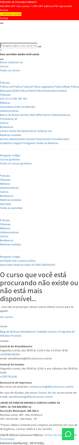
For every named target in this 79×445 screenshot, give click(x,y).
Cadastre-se (15, 62)
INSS (33, 115)
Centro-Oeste (8, 131)
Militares (5, 103)
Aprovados (6, 265)
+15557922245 (8, 376)
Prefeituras (7, 119)
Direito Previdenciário (56, 139)
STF (2, 99)
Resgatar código (10, 155)
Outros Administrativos (56, 115)
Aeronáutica (7, 107)
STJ (7, 99)
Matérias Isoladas (10, 135)
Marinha (30, 107)
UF (15, 119)
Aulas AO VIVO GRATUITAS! (39, 265)
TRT (25, 99)
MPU (39, 115)
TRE (15, 99)
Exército (20, 107)
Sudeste (42, 131)
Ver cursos (6, 317)
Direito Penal (34, 139)
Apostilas (5, 204)
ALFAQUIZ (6, 260)
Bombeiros (6, 127)
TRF (20, 99)
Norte (33, 131)
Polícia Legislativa (43, 86)
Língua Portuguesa (24, 143)
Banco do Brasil (9, 115)
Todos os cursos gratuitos (16, 163)
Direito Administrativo (13, 139)
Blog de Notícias (10, 331)
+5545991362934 (10, 354)
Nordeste (23, 131)
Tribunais (5, 94)
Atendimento (28, 331)
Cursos (4, 66)
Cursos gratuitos (10, 159)
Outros (4, 123)
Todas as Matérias (47, 143)
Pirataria (16, 335)
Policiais (5, 82)
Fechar (4, 10)
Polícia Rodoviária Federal (51, 90)
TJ (11, 99)
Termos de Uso (47, 392)
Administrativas (9, 111)
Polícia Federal (23, 86)
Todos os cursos (10, 70)
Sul (50, 131)
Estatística (6, 143)
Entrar (3, 62)
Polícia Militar (62, 86)
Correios (24, 115)
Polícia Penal (27, 90)
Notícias (19, 265)
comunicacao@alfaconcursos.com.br (51, 386)
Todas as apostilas (11, 208)
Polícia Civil (6, 86)
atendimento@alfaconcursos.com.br (31, 396)
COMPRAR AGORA (10, 14)
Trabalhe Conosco (47, 331)
